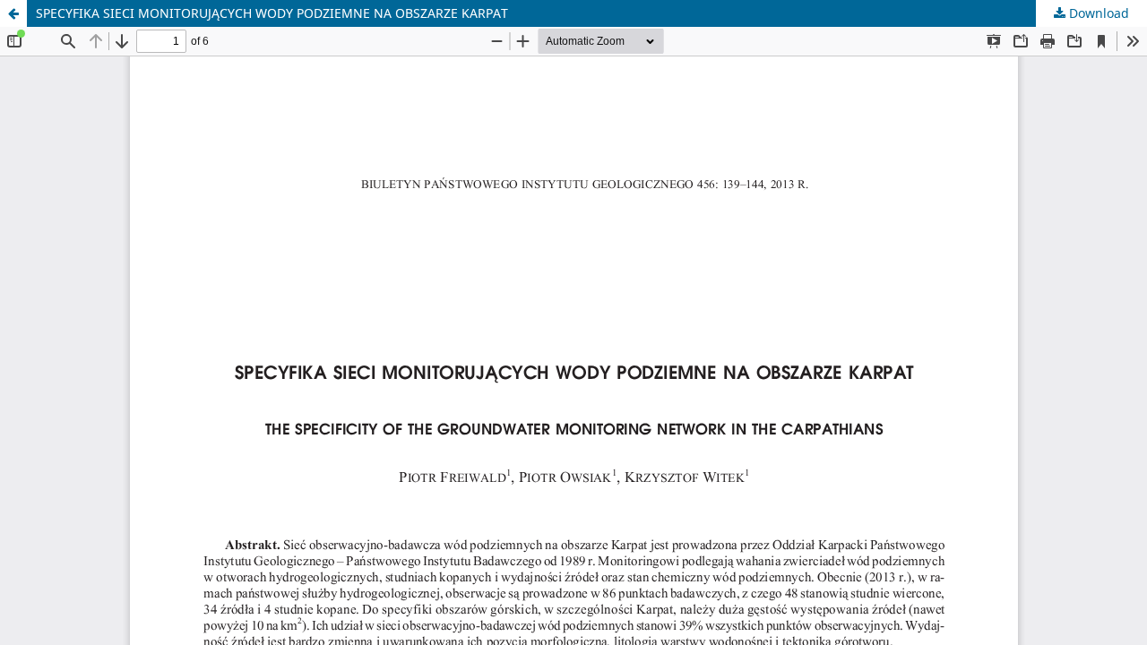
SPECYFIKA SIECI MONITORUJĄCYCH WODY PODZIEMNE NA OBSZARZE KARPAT (272, 13)
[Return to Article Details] (13, 13)
